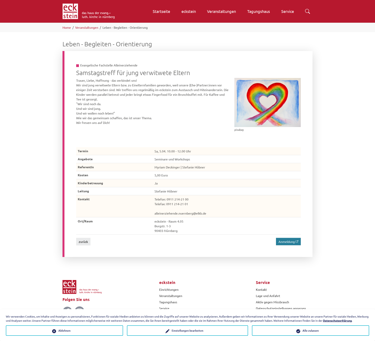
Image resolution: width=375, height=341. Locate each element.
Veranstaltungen (170, 296)
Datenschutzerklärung (337, 320)
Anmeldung (287, 241)
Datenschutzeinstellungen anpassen (281, 308)
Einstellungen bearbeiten (187, 330)
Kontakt (261, 289)
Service (164, 308)
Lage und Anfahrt (268, 296)
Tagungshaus (168, 302)
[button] (307, 11)
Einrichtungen (169, 289)
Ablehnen (64, 330)
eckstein (167, 282)
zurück (83, 241)
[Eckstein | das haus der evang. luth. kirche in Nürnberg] (88, 11)
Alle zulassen (311, 330)
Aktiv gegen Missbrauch (272, 302)
